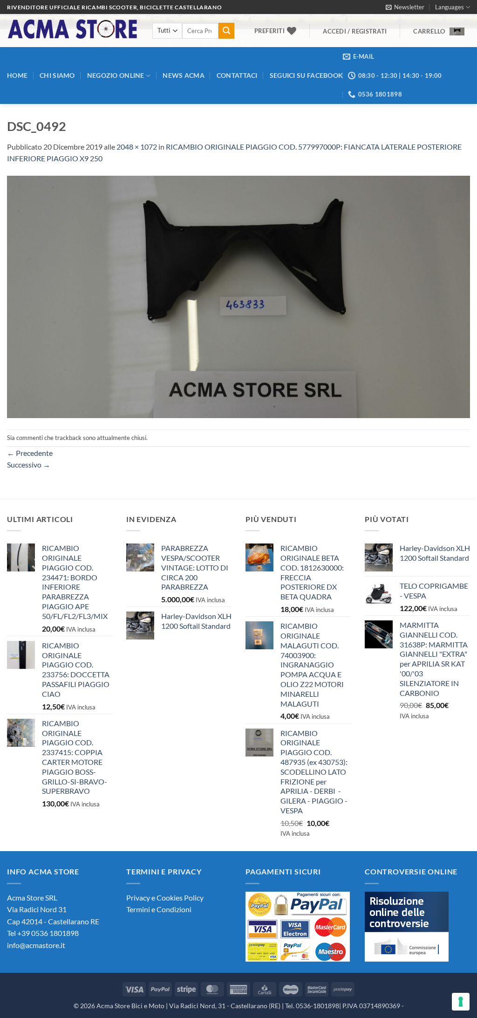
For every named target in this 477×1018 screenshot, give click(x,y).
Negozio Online (115, 75)
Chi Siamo (57, 75)
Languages (449, 7)
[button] (405, 7)
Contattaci (237, 75)
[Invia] (226, 31)
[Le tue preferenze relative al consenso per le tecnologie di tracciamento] (461, 1002)
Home (17, 75)
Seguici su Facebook (306, 75)
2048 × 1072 (136, 146)
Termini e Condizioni (158, 909)
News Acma (183, 75)
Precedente (30, 452)
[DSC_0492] (238, 295)
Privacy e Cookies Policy (165, 897)
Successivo (28, 464)
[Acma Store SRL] (72, 30)
